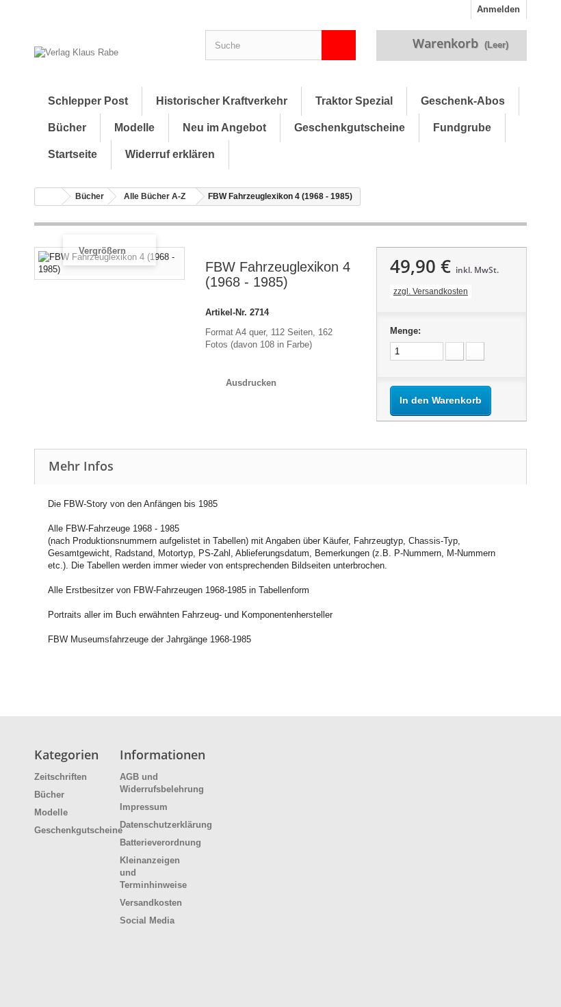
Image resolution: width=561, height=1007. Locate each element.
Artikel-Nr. (226, 312)
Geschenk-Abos (463, 101)
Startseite (72, 154)
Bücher (67, 127)
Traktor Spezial (354, 101)
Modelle (134, 127)
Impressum (144, 807)
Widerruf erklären (170, 154)
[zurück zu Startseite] (49, 196)
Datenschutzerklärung (166, 825)
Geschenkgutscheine (349, 127)
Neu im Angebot (224, 127)
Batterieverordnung (160, 842)
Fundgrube (462, 127)
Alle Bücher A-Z (154, 196)
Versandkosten (151, 903)
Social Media (147, 920)
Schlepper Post (88, 101)
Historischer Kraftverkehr (221, 101)
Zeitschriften (60, 777)
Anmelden (498, 9)
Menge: (405, 331)
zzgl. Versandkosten (430, 291)
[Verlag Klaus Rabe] (109, 62)
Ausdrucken (251, 383)
